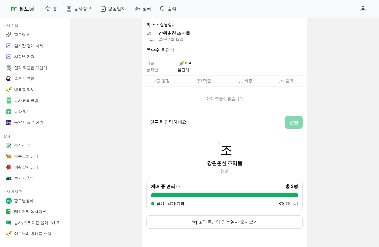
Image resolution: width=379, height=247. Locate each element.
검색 (172, 8)
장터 (146, 8)
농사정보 (83, 8)
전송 (294, 122)
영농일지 (117, 8)
